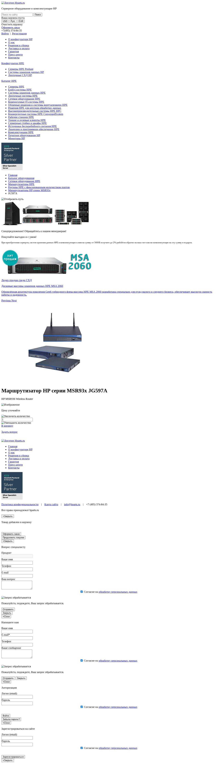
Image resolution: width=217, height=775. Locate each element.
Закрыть (7, 613)
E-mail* (5, 634)
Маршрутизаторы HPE (21, 184)
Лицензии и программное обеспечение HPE (33, 129)
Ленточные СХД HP (20, 75)
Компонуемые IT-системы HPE (26, 101)
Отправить (8, 609)
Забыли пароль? (11, 719)
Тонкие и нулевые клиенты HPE (27, 120)
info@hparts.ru (72, 504)
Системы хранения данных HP (26, 72)
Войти (5, 33)
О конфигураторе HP (20, 39)
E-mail (4, 572)
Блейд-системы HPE (20, 89)
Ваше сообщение (11, 648)
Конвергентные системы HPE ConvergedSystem (35, 114)
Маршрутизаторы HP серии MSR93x (29, 190)
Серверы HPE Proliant (20, 69)
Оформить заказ (10, 27)
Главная (12, 175)
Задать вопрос (9, 431)
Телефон (6, 566)
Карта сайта (51, 504)
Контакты (13, 57)
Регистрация (19, 33)
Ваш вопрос (8, 579)
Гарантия (13, 51)
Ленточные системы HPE (23, 95)
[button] (6, 300)
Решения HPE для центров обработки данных (34, 108)
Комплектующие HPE (21, 132)
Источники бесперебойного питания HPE (32, 126)
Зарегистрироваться (13, 757)
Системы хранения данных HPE (27, 92)
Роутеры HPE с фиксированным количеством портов (39, 187)
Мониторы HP (16, 138)
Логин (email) (9, 693)
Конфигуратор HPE (12, 63)
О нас (11, 42)
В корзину (7, 425)
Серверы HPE (16, 86)
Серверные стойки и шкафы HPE (27, 123)
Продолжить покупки (13, 537)
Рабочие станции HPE (21, 117)
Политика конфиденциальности (19, 504)
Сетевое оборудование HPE (24, 98)
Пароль (5, 700)
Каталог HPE (9, 80)
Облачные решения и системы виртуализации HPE (37, 104)
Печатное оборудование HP (24, 135)
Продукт (6, 552)
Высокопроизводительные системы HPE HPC (34, 111)
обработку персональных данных (118, 591)
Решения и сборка (18, 45)
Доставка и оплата (18, 48)
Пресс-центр (15, 54)
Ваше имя (7, 559)
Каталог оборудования (21, 178)
